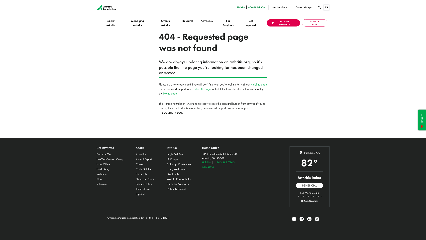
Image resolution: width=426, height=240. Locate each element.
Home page (170, 93)
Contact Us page (201, 89)
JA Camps (172, 159)
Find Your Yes (104, 154)
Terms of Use (143, 189)
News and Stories (145, 179)
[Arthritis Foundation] (106, 7)
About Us (141, 154)
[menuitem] (111, 23)
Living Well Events (176, 169)
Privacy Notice (144, 184)
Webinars (102, 174)
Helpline (206, 162)
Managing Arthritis (137, 23)
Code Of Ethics (144, 169)
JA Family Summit (176, 189)
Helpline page (258, 84)
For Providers (228, 23)
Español (140, 194)
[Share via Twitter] (317, 219)
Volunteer (102, 184)
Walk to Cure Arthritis (179, 179)
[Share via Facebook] (294, 219)
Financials (141, 174)
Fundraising (103, 169)
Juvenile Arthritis (166, 23)
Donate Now (314, 23)
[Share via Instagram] (302, 219)
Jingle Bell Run (175, 154)
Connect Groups (304, 7)
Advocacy (207, 21)
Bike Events (173, 174)
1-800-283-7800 (224, 162)
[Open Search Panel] (319, 7)
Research (188, 21)
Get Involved (250, 23)
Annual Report (144, 159)
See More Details (309, 192)
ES (326, 7)
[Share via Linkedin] (309, 219)
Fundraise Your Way (178, 184)
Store (99, 179)
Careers (140, 164)
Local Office (103, 164)
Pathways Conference (179, 164)
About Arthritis (110, 23)
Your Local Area (280, 7)
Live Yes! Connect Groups (110, 159)
